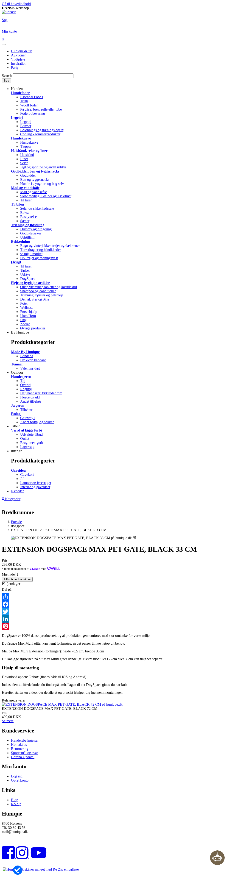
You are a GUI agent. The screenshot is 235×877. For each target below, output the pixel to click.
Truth (24, 101)
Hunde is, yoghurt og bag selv (42, 184)
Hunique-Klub (21, 51)
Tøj (22, 381)
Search (7, 76)
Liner (24, 159)
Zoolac (25, 324)
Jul (22, 479)
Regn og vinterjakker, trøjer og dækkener (50, 246)
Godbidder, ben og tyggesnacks (35, 171)
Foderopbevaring (32, 113)
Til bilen (17, 204)
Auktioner (18, 55)
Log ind (16, 776)
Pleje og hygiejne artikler (30, 283)
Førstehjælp (28, 312)
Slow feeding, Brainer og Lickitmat (45, 196)
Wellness (26, 307)
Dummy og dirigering (36, 229)
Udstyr (25, 274)
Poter (24, 303)
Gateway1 (27, 418)
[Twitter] (117, 611)
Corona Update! (22, 757)
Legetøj (17, 118)
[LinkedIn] (117, 619)
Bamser (25, 126)
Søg (6, 80)
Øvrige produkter (32, 328)
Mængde (8, 574)
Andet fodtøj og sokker (37, 422)
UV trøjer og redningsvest (39, 258)
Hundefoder (20, 93)
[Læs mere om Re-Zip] (41, 869)
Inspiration (18, 63)
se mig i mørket (31, 254)
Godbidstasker (30, 233)
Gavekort (27, 474)
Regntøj (26, 389)
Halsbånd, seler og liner (29, 151)
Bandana (26, 356)
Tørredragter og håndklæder (40, 250)
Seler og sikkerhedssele (37, 208)
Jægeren (17, 405)
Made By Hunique (25, 352)
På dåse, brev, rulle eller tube (41, 109)
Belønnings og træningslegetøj (42, 130)
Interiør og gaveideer (35, 487)
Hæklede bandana (33, 360)
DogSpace (27, 279)
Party (15, 68)
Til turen (26, 200)
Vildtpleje (18, 59)
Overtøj (25, 385)
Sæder (24, 221)
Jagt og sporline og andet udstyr (43, 167)
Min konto (9, 31)
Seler (24, 163)
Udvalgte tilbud (31, 434)
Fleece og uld (30, 397)
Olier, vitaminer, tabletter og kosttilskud (48, 287)
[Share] (117, 597)
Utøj (23, 320)
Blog (14, 800)
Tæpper (25, 146)
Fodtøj (16, 414)
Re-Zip (16, 804)
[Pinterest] (117, 626)
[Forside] (9, 12)
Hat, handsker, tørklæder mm (41, 393)
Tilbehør (26, 410)
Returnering (19, 749)
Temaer (17, 364)
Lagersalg (27, 447)
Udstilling (27, 237)
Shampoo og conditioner (38, 291)
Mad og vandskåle (25, 188)
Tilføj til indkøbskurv (17, 579)
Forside (16, 522)
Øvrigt (16, 262)
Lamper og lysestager (35, 483)
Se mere (8, 721)
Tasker (25, 270)
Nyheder (17, 491)
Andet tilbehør (30, 401)
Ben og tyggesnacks (34, 179)
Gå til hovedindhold (16, 4)
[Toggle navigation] (4, 44)
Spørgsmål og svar (24, 753)
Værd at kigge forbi (26, 430)
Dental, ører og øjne (34, 299)
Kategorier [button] (12, 499)
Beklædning (20, 241)
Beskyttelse (28, 217)
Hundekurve (21, 138)
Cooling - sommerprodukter (40, 134)
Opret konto (19, 780)
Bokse (24, 212)
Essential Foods (31, 97)
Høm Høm (28, 316)
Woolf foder (29, 105)
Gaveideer (19, 470)
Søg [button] (5, 20)
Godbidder (28, 175)
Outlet (24, 438)
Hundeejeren (21, 377)
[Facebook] (117, 604)
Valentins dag (30, 368)
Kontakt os (19, 744)
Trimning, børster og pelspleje (41, 295)
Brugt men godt (31, 443)
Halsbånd (27, 155)
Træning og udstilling (27, 225)
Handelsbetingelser (25, 740)
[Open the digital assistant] (217, 857)
